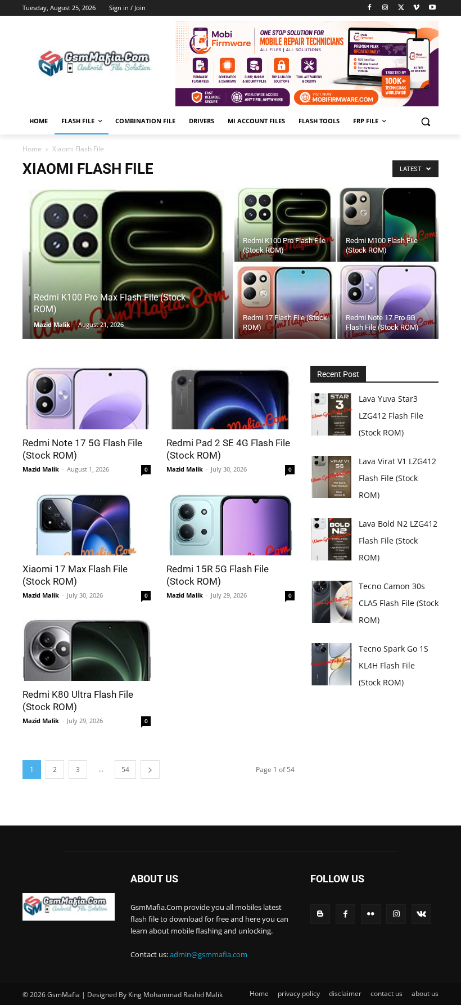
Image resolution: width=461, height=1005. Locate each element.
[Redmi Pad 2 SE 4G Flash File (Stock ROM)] (230, 397)
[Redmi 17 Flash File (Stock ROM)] (285, 301)
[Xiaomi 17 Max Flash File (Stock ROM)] (86, 523)
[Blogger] (320, 914)
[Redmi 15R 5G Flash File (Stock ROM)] (230, 523)
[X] (401, 8)
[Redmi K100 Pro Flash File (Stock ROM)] (285, 224)
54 (125, 769)
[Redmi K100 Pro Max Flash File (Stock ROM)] (127, 318)
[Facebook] (369, 8)
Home (32, 149)
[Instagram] (385, 8)
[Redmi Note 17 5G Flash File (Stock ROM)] (86, 397)
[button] (425, 121)
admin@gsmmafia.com (208, 954)
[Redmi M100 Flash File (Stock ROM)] (388, 224)
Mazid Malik (52, 324)
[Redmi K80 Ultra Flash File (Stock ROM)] (86, 649)
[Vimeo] (416, 8)
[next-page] (150, 769)
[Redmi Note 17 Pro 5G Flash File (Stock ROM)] (388, 301)
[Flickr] (371, 914)
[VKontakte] (421, 914)
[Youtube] (432, 8)
